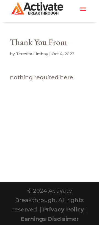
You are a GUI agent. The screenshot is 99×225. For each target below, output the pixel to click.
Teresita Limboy (32, 53)
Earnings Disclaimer (50, 219)
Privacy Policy (63, 209)
